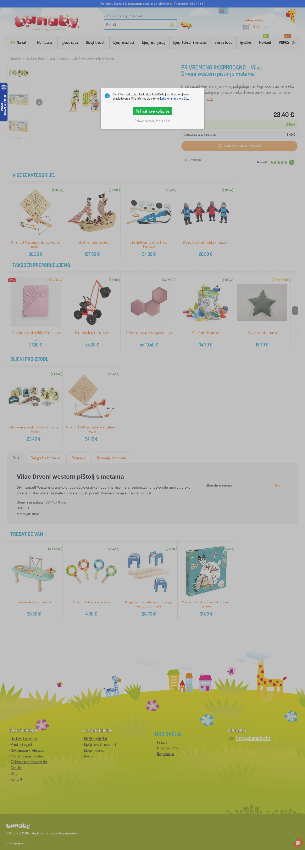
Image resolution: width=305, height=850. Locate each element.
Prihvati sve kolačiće (152, 111)
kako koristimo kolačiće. (174, 98)
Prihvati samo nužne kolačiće (152, 121)
